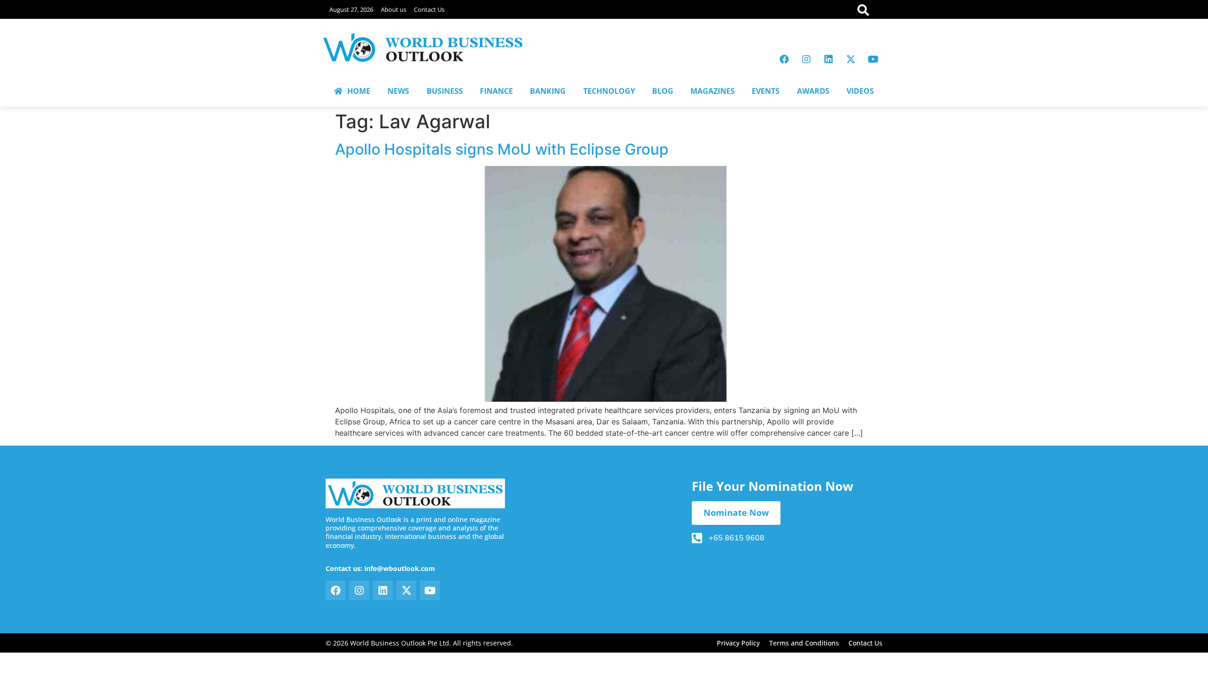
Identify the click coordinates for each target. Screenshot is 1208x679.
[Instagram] (806, 59)
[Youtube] (873, 59)
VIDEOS (860, 91)
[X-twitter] (850, 59)
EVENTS (766, 91)
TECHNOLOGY (609, 91)
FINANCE (496, 91)
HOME (358, 91)
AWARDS (813, 91)
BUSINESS (445, 91)
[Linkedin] (828, 59)
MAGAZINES (712, 91)
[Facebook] (784, 59)
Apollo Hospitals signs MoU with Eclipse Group (502, 149)
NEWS (398, 91)
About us (393, 9)
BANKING (548, 91)
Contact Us (429, 9)
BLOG (662, 91)
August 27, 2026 (351, 9)
